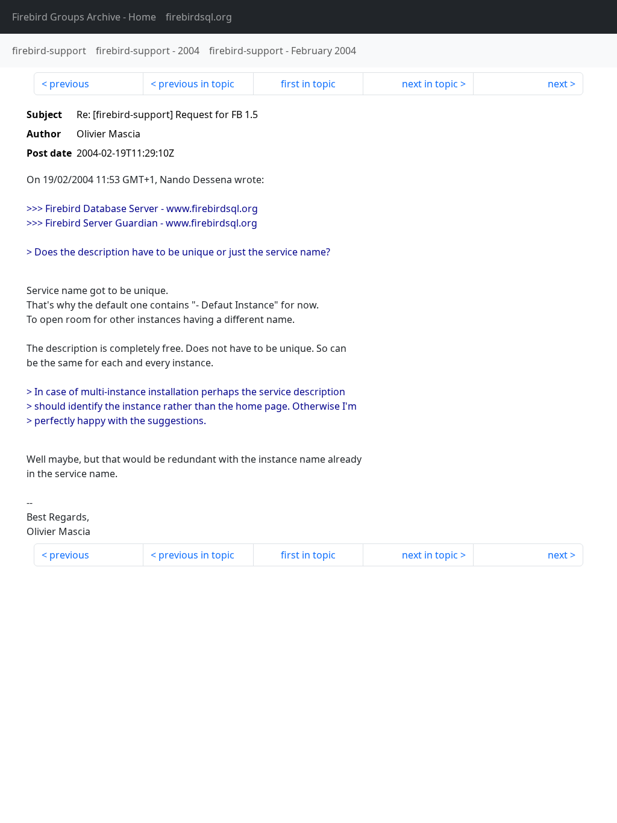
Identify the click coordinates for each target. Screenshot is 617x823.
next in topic (430, 83)
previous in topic (196, 83)
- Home (84, 16)
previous (69, 83)
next (558, 83)
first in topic (308, 83)
